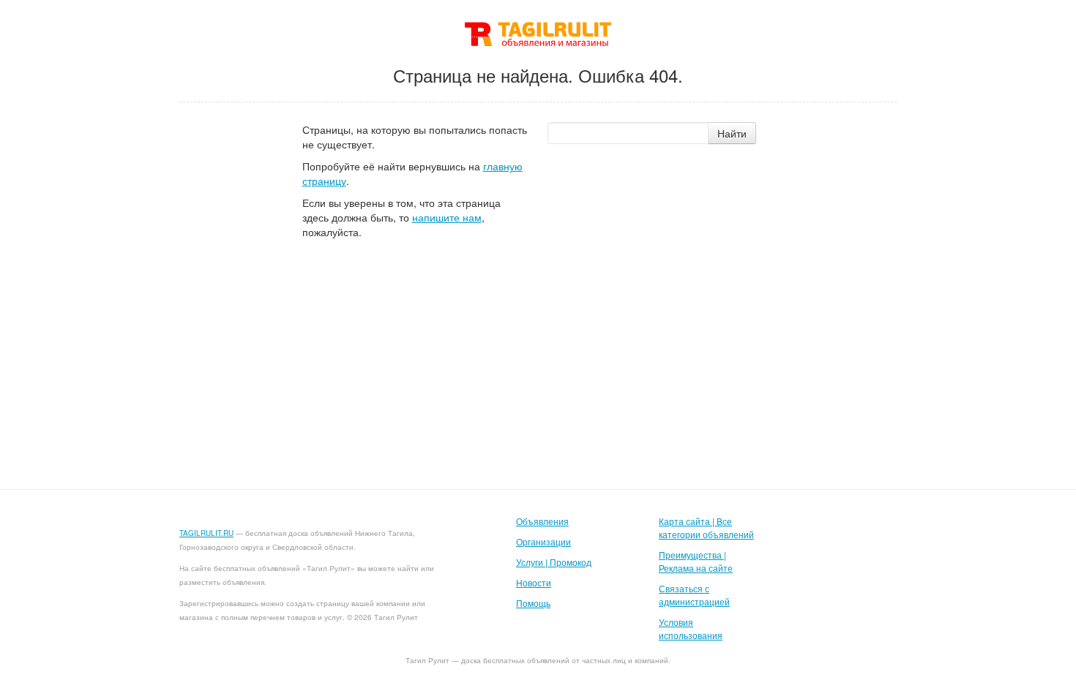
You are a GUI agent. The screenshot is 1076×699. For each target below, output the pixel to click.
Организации (543, 541)
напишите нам (447, 217)
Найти (732, 133)
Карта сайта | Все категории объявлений (706, 527)
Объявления (542, 521)
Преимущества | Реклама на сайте (696, 561)
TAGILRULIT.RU (206, 533)
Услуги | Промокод (553, 562)
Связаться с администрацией (694, 595)
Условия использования (690, 628)
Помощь (533, 603)
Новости (533, 582)
